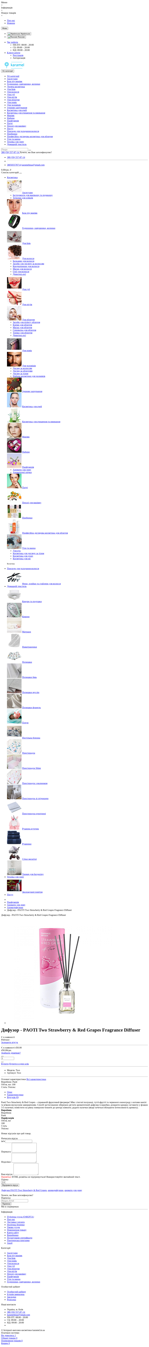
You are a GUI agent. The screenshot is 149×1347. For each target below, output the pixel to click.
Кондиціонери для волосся (26, 266)
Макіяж (10, 115)
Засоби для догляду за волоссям (28, 263)
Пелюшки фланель (31, 707)
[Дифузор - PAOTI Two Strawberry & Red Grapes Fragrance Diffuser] (59, 1023)
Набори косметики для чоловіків (29, 376)
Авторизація (19, 58)
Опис (9, 1092)
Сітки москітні (29, 859)
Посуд (10, 128)
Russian (21, 37)
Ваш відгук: (7, 1174)
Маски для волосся (22, 269)
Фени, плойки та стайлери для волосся (41, 583)
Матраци (26, 632)
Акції (9, 1243)
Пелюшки (27, 662)
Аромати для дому (22, 469)
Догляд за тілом (20, 373)
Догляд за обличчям (22, 371)
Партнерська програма (18, 1240)
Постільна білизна (31, 738)
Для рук (17, 550)
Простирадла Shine (31, 768)
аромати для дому (73, 1190)
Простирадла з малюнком (34, 783)
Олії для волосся (21, 271)
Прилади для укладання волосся (23, 131)
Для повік (12, 102)
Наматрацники (29, 647)
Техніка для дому (15, 141)
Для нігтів (12, 97)
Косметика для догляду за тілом (28, 553)
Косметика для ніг (22, 558)
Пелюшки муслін (30, 692)
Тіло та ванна (13, 139)
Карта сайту (13, 1232)
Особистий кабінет (16, 1291)
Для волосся (13, 92)
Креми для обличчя (22, 325)
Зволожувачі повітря (32, 892)
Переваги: (6, 1151)
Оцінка (4, 1179)
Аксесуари (12, 79)
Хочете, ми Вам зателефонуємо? (36, 152)
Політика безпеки (16, 1224)
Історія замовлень (15, 1294)
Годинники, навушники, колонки (23, 84)
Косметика (12, 177)
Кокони (26, 616)
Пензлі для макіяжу (16, 126)
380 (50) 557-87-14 (16, 157)
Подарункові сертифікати (19, 1238)
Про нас (11, 20)
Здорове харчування (17, 107)
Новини (11, 23)
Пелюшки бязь (29, 677)
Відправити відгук (10, 1185)
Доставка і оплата (16, 1222)
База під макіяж (14, 81)
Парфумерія (13, 120)
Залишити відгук (9, 1042)
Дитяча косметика (16, 86)
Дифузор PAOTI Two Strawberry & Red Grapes (24, 1190)
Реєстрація (18, 55)
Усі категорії (13, 76)
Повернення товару (16, 1230)
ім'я (3, 1141)
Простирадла (28, 753)
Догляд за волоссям (22, 368)
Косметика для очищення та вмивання (26, 113)
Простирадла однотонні (34, 813)
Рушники (26, 844)
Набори (11, 118)
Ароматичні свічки (22, 472)
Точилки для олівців (23, 198)
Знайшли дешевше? (11, 1053)
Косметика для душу (23, 556)
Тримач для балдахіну (33, 874)
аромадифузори (55, 1190)
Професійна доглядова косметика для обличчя (30, 136)
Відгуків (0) (13, 1097)
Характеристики (15, 1094)
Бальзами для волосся (23, 261)
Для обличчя (13, 100)
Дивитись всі (19, 274)
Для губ (11, 94)
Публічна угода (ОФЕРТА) (20, 1217)
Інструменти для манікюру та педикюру (33, 195)
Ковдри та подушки (32, 601)
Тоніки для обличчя (22, 333)
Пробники (12, 134)
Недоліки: (6, 1162)
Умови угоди (13, 1227)
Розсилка (11, 1299)
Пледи (25, 722)
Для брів (11, 89)
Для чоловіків (14, 105)
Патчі (10, 123)
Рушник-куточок (30, 829)
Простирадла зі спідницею (35, 798)
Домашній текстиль (16, 144)
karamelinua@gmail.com (33, 165)
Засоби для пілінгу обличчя (26, 322)
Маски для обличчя (22, 327)
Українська (25, 34)
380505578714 (14, 165)
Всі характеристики (36, 1079)
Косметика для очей (17, 110)
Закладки (11, 1297)
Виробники (12, 1235)
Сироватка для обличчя (24, 330)
